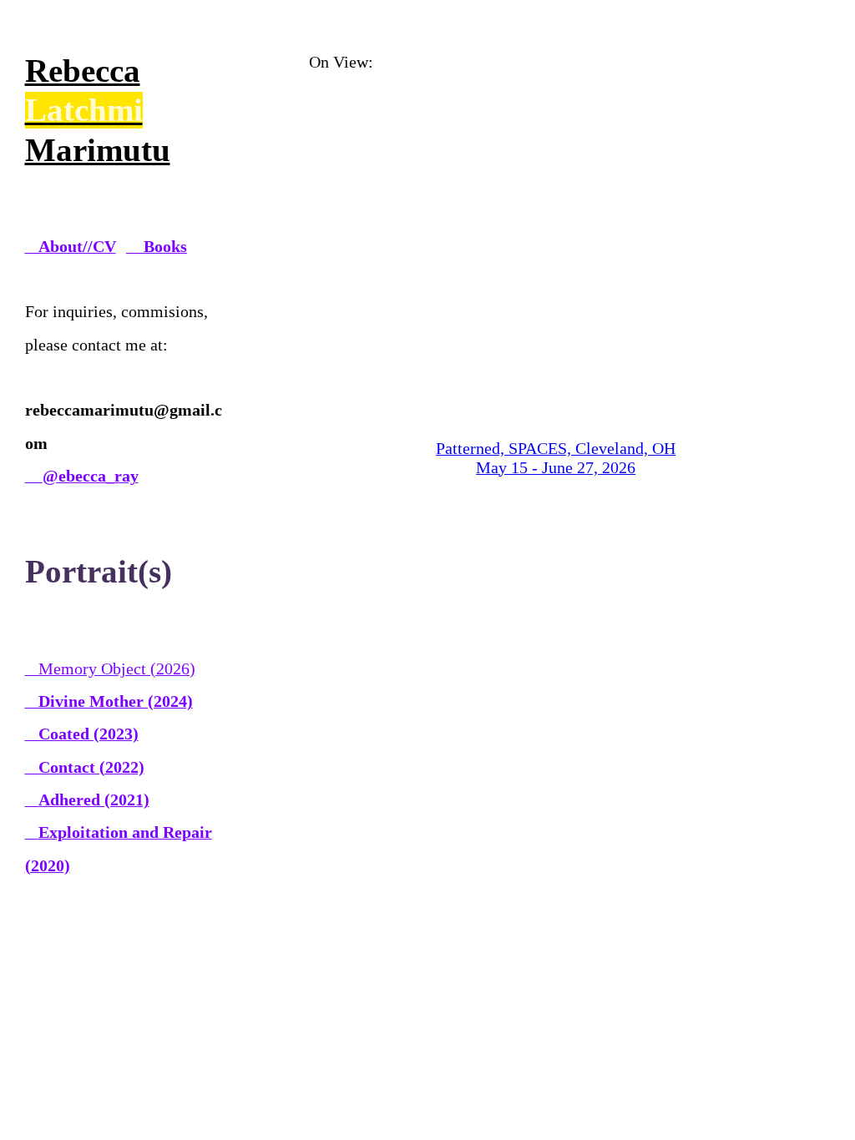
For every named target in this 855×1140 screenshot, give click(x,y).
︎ (82, 476)
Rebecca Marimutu (97, 110)
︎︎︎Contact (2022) (84, 767)
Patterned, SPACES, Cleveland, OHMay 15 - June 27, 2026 (555, 458)
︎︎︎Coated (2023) (82, 733)
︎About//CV (70, 246)
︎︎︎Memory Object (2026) (110, 668)
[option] (555, 274)
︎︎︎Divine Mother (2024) (109, 701)
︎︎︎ (87, 799)
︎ (156, 246)
